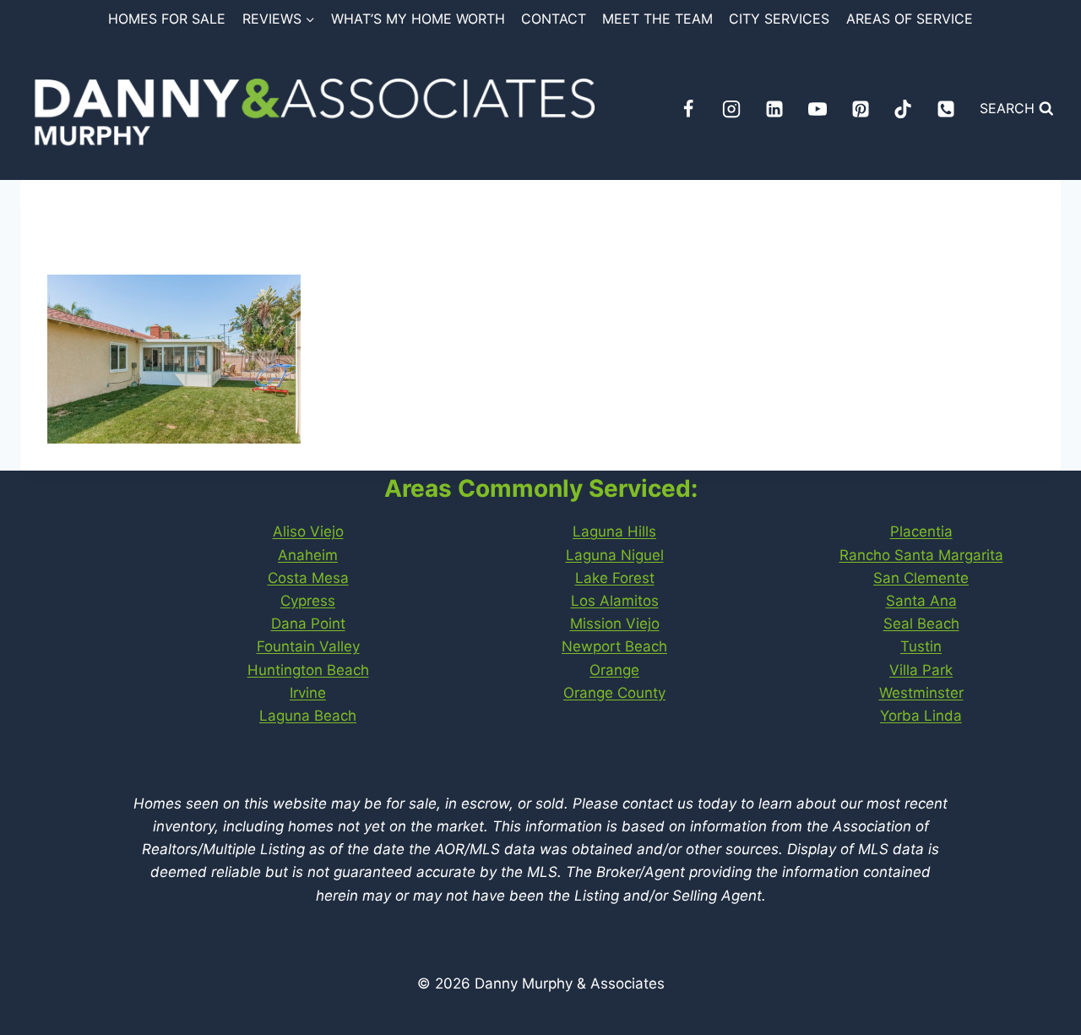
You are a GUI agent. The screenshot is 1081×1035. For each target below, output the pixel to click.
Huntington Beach (308, 670)
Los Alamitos (615, 600)
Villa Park (921, 670)
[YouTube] (817, 109)
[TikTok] (902, 109)
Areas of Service (909, 18)
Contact (553, 18)
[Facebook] (688, 109)
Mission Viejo (615, 623)
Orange (614, 670)
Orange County (614, 692)
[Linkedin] (774, 109)
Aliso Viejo (308, 531)
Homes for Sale (166, 18)
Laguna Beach (307, 715)
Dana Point (308, 623)
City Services (779, 18)
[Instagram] (731, 109)
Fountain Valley (308, 646)
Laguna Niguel (615, 555)
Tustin (921, 646)
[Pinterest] (860, 109)
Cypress (307, 600)
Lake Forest (615, 577)
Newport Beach (614, 646)
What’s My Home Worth (418, 18)
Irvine (308, 692)
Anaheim (308, 555)
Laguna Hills (614, 531)
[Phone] (945, 109)
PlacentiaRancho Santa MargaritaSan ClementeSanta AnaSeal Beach (921, 577)
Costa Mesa (308, 577)
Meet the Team (657, 18)
